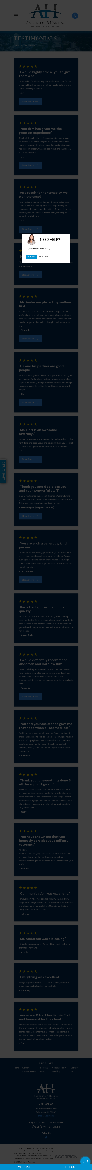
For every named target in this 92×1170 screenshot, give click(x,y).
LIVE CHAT (23, 1167)
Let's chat (31, 257)
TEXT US (69, 1167)
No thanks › (44, 257)
